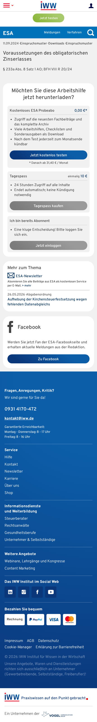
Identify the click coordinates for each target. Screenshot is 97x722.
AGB (30, 641)
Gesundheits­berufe (20, 533)
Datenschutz (48, 641)
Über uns (12, 485)
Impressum (14, 641)
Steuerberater (16, 518)
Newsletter (14, 471)
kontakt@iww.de (19, 418)
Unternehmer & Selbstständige (30, 539)
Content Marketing (20, 568)
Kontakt (11, 464)
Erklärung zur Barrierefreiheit (60, 647)
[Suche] (89, 33)
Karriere (11, 478)
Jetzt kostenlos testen (48, 155)
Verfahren (74, 32)
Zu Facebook (48, 359)
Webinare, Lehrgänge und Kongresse (35, 561)
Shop (9, 493)
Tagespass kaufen (48, 206)
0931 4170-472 (21, 409)
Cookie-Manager (18, 647)
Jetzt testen (48, 18)
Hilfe (8, 457)
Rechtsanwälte (17, 525)
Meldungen (52, 32)
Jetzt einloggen (48, 246)
